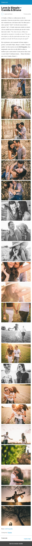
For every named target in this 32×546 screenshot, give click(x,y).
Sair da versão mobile (16, 543)
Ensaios (10, 532)
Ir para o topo (27, 538)
